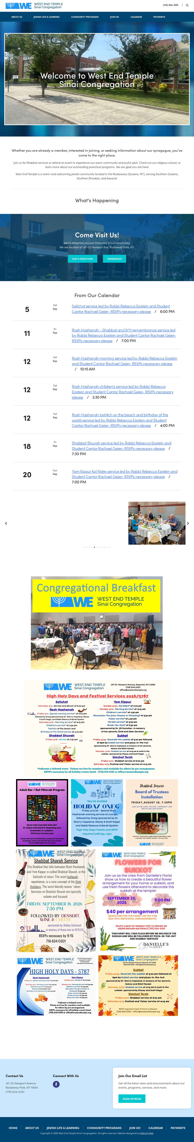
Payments (159, 16)
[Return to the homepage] (34, 6)
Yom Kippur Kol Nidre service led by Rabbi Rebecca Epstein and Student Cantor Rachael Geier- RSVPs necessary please (124, 473)
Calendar (136, 16)
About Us (16, 16)
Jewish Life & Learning (47, 16)
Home (13, 1128)
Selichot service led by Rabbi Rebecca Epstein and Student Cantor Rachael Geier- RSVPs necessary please (121, 308)
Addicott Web (146, 1133)
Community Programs (85, 16)
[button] (6, 523)
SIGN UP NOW (132, 1099)
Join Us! (114, 16)
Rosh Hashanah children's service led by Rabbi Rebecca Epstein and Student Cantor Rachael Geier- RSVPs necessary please (122, 391)
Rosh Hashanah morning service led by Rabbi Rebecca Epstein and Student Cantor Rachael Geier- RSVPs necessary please (124, 360)
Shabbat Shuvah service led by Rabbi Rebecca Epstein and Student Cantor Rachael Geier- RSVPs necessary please (121, 445)
